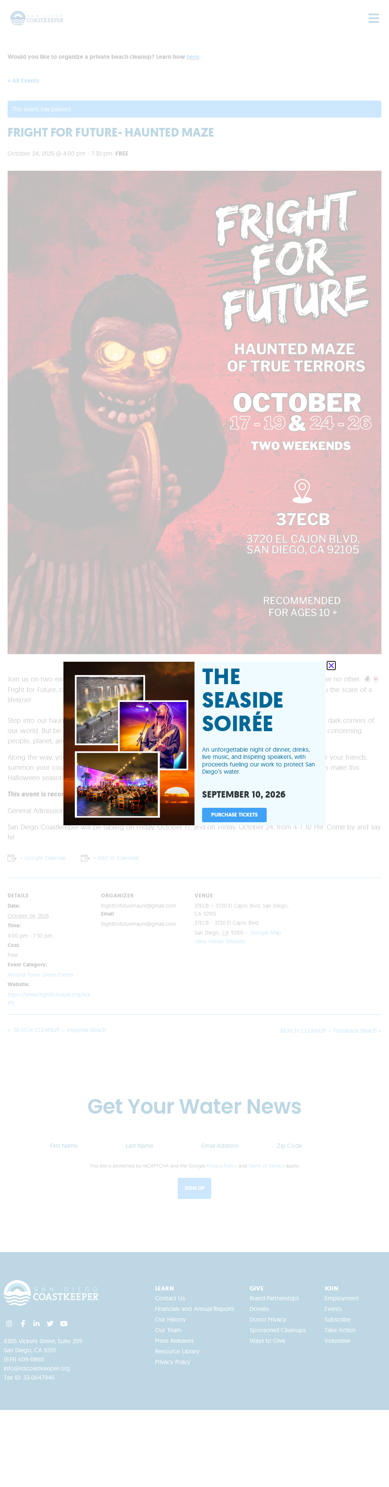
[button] (331, 665)
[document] (194, 743)
